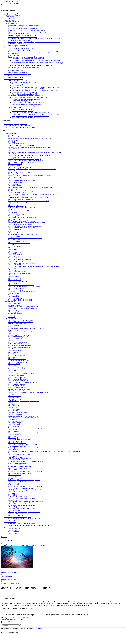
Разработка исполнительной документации (22, 35)
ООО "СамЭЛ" (13, 268)
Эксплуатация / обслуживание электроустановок (23, 25)
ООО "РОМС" (12, 154)
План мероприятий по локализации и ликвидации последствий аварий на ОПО (37, 64)
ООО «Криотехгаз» (14, 396)
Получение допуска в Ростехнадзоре (19, 27)
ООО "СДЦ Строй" (14, 253)
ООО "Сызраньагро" (14, 424)
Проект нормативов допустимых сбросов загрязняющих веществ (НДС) (35, 90)
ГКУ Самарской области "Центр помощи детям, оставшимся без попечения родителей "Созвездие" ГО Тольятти (44, 451)
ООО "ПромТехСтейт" (15, 229)
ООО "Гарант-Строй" (15, 164)
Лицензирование (13, 53)
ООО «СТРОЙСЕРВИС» (16, 391)
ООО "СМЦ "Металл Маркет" (18, 362)
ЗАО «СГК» (12, 394)
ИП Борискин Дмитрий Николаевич (19, 389)
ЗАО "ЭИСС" (12, 365)
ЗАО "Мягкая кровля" (15, 510)
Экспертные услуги (14, 107)
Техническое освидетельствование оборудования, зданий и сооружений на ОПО (34, 52)
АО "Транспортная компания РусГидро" (21, 488)
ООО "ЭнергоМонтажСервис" (18, 281)
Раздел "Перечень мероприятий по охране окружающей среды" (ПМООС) (35, 114)
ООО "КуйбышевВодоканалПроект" (20, 167)
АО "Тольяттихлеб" (14, 465)
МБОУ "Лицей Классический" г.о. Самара (21, 221)
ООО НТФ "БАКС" (14, 149)
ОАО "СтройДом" (14, 293)
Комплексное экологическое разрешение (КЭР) (27, 99)
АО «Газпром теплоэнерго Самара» (19, 345)
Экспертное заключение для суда (22, 111)
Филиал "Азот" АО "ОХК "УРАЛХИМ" (21, 374)
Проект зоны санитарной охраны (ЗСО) (24, 92)
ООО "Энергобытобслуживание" (18, 179)
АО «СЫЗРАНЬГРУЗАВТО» (17, 386)
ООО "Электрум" (13, 295)
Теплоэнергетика (9, 301)
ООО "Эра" (12, 520)
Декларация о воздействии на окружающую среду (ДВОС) (30, 97)
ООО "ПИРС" (12, 470)
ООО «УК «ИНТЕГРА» (15, 406)
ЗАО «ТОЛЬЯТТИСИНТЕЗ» (17, 503)
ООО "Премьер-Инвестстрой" (17, 202)
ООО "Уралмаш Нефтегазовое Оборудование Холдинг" (26, 160)
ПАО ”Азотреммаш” (14, 327)
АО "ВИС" (11, 372)
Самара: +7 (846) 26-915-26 (9, 1)
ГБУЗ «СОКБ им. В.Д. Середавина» (19, 335)
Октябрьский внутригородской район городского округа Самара (28, 525)
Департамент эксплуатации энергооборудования (19, 527)
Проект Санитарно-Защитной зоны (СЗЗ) (25, 94)
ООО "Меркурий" (14, 426)
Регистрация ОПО (14, 55)
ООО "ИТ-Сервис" (14, 483)
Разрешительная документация (18, 45)
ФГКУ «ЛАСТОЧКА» (15, 330)
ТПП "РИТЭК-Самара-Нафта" (18, 496)
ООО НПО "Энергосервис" (17, 196)
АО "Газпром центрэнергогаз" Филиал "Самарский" (25, 518)
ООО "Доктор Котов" (15, 177)
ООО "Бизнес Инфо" (15, 233)
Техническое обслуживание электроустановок (22, 37)
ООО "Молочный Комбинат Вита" (19, 454)
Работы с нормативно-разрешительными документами (25, 95)
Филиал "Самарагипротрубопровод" (20, 273)
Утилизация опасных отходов (17, 80)
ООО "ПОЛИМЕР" (14, 431)
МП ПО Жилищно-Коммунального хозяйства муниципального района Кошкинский (35, 428)
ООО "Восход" (13, 438)
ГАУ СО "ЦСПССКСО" (16, 478)
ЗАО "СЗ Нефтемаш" (15, 507)
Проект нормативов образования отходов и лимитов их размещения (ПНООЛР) (37, 87)
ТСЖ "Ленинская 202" (15, 434)
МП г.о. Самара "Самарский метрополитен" (22, 291)
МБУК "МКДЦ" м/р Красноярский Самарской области (25, 461)
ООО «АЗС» (12, 404)
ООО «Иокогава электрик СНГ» (18, 380)
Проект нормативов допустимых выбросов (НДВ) (28, 89)
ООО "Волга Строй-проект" (17, 481)
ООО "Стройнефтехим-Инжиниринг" (20, 473)
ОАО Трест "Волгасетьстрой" (17, 261)
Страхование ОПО (14, 69)
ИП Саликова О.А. (14, 219)
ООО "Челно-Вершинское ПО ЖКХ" (20, 439)
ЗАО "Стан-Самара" (14, 236)
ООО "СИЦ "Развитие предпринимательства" (23, 308)
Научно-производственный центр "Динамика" (23, 505)
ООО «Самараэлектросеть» (17, 359)
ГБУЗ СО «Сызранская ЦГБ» (17, 387)
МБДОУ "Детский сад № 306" (17, 192)
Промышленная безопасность (13, 47)
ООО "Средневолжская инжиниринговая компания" (25, 226)
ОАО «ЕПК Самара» (14, 333)
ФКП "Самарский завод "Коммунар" (20, 332)
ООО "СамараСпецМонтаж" (17, 271)
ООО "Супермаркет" (15, 170)
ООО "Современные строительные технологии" (23, 263)
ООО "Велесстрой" (14, 303)
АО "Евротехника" (14, 165)
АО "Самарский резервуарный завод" (20, 466)
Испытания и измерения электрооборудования (23, 28)
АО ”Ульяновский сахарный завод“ (19, 347)
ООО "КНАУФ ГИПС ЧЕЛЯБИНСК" (20, 143)
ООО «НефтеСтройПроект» (17, 443)
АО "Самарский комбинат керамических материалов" (25, 238)
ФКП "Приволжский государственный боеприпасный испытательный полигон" (34, 266)
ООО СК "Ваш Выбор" (15, 441)
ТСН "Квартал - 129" (15, 419)
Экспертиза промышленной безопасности (21, 48)
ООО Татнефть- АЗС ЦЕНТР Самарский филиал (23, 417)
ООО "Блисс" (12, 258)
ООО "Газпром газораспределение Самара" (22, 508)
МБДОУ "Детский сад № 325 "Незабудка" (21, 191)
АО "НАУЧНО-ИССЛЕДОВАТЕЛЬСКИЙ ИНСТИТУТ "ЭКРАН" (29, 147)
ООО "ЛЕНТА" (13, 150)
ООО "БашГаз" (13, 429)
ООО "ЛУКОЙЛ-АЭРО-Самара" (18, 513)
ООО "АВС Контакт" (15, 256)
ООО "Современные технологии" (19, 243)
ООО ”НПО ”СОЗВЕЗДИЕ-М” (18, 337)
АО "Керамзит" (13, 456)
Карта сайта (19, 619)
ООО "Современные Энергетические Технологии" (24, 286)
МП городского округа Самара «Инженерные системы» (26, 328)
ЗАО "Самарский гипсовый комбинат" (20, 157)
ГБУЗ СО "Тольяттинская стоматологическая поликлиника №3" (28, 201)
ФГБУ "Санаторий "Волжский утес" (19, 458)
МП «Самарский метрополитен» (18, 360)
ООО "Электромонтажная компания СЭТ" (21, 162)
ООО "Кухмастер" (14, 184)
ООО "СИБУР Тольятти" (16, 491)
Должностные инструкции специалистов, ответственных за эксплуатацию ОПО (37, 62)
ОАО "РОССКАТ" (14, 249)
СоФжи (10, 231)
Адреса (3, 619)
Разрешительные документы (17, 77)
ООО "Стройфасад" (14, 436)
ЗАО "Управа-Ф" (13, 212)
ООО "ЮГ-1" (12, 204)
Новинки (11, 75)
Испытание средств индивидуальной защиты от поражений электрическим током (34, 42)
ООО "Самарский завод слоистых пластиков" (22, 444)
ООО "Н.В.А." (13, 251)
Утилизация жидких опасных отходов (24, 82)
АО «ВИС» (11, 317)
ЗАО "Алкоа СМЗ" (14, 296)
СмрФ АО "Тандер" (14, 209)
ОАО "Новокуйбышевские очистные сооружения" (24, 480)
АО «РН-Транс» (13, 349)
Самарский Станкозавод (16, 375)
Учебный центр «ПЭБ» (8, 545)
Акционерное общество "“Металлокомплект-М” (23, 416)
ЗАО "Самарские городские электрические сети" (23, 270)
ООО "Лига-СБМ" (14, 364)
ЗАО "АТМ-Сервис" (14, 239)
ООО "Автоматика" (14, 475)
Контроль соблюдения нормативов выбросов (26, 117)
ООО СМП (11, 142)
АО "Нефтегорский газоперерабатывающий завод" (24, 159)
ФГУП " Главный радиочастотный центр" (21, 172)
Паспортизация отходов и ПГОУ (22, 101)
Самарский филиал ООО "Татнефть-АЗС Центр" (23, 382)
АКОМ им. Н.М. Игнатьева (17, 323)
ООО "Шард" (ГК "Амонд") (17, 216)
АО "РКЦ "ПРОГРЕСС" (16, 459)
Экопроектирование (14, 85)
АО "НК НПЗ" (12, 189)
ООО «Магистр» (13, 352)
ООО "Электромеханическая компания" (21, 224)
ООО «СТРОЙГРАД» (15, 399)
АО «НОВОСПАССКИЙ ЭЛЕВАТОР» (20, 322)
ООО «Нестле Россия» (15, 350)
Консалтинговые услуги (16, 43)
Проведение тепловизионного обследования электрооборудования (29, 32)
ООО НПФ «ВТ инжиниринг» (18, 342)
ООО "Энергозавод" (14, 264)
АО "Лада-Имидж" (14, 305)
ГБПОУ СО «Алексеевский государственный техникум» (26, 354)
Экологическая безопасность (13, 79)
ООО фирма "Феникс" (15, 254)
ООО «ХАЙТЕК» (14, 411)
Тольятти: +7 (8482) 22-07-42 (10, 3)
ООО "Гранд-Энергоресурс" (17, 206)
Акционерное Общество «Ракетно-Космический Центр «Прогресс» (29, 138)
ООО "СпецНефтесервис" (16, 515)
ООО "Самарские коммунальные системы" (22, 498)
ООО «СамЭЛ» (13, 357)
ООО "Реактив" (13, 449)
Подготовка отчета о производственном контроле (24, 67)
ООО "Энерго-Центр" (15, 298)
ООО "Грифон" (13, 174)
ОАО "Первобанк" (14, 276)
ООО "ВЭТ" (12, 275)
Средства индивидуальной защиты (19, 40)
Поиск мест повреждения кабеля (18, 33)
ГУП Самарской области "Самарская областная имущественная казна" (30, 187)
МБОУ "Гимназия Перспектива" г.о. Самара (22, 207)
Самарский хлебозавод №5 (16, 367)
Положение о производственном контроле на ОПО (28, 58)
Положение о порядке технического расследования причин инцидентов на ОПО (37, 60)
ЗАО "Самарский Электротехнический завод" (22, 217)
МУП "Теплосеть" (14, 476)
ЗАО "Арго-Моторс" (14, 185)
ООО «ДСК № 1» (13, 407)
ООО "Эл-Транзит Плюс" (16, 288)
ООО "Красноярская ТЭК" (16, 369)
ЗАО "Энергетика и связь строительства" (21, 285)
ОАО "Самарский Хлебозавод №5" (19, 446)
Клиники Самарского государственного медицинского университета (30, 175)
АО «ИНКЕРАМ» (13, 325)
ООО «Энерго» (13, 397)
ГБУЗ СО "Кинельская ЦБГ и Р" (18, 211)
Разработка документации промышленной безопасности (26, 57)
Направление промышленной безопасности (18, 125)
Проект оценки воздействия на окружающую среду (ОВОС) (31, 112)
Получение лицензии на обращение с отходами (27, 104)
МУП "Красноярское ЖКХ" (17, 246)
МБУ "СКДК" (12, 244)
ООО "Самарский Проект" (16, 214)
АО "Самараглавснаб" (15, 313)
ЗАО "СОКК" (12, 370)
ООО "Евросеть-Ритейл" (16, 283)
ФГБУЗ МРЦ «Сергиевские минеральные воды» (23, 401)
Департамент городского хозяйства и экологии (23, 523)
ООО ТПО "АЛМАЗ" (15, 338)
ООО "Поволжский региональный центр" (21, 180)
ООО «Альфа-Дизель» (15, 414)
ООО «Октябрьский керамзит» (18, 412)
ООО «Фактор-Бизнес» (15, 137)
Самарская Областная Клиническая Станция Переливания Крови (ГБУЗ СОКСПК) (34, 152)
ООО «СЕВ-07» (13, 402)
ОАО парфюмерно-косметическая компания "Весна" (25, 448)
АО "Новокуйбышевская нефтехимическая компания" (25, 471)
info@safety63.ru (10, 619)
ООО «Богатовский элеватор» (17, 379)
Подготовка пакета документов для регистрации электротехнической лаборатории (34, 38)
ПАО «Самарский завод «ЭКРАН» (19, 344)
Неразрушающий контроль (16, 70)
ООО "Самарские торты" (16, 453)
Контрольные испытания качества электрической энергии (26, 30)
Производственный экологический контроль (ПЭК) (28, 102)
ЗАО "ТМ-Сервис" (14, 493)
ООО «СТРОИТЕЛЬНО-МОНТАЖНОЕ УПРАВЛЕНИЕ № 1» (28, 392)
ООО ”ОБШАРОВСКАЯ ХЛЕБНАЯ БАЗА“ (22, 320)
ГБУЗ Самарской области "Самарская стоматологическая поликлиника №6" (32, 169)
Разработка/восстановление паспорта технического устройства (32, 65)
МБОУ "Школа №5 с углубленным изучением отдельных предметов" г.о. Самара (34, 194)
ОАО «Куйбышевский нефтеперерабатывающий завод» (26, 502)
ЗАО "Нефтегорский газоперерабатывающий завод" (24, 512)
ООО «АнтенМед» (14, 140)
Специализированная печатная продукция (17, 74)
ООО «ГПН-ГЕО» (14, 528)
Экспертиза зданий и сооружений (19, 50)
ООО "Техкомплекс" (14, 248)
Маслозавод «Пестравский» (17, 377)
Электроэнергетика (10, 23)
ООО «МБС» (12, 340)
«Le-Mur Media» (37, 628)
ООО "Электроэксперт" (15, 182)
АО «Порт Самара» (14, 409)
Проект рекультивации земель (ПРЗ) (23, 106)
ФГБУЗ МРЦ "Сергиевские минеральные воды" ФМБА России (28, 197)
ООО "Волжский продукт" (16, 290)
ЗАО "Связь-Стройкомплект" (17, 241)
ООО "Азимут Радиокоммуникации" (20, 259)
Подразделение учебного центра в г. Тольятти (30, 545)
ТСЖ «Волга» (12, 315)
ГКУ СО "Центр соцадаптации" (18, 463)
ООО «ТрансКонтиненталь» (17, 384)
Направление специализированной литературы (19, 127)
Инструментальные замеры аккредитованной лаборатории (30, 116)
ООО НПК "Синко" (14, 280)
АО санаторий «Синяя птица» (17, 355)
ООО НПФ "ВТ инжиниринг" (18, 468)
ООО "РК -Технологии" (16, 421)
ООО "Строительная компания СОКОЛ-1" (21, 199)
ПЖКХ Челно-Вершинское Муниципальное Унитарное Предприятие (30, 433)
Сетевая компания (10, 522)
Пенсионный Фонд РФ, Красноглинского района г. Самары (27, 222)
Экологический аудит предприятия (23, 109)
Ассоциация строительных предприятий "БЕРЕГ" (24, 234)
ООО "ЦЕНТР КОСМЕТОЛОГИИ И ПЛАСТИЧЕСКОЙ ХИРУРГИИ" (31, 155)
